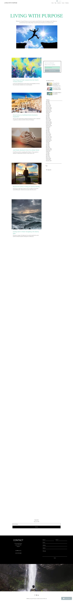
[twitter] (36, 595)
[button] (36, 36)
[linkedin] (38, 595)
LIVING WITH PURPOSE (10, 3)
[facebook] (34, 595)
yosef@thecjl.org (18, 550)
